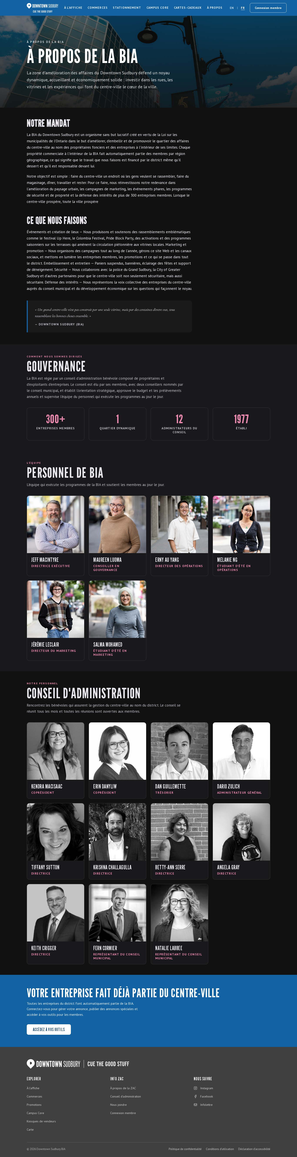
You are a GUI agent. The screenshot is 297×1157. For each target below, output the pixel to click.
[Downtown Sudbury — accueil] (42, 8)
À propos (215, 8)
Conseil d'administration (125, 1096)
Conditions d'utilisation (220, 1149)
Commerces (98, 8)
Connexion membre (268, 8)
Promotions (34, 1105)
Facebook (206, 1096)
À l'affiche (73, 8)
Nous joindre (118, 1105)
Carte (30, 1130)
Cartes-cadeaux (188, 8)
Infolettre (206, 1105)
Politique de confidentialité (185, 1149)
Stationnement (127, 8)
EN (232, 8)
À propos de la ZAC (123, 1088)
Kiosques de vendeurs (41, 1121)
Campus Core (158, 8)
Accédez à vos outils (49, 1029)
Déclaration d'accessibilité (254, 1149)
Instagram (206, 1088)
